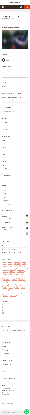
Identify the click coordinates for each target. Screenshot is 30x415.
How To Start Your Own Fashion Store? (10, 90)
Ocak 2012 (5, 126)
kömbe (14, 279)
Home (3, 18)
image (3, 66)
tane (17, 287)
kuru (17, 276)
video (4, 179)
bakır (24, 263)
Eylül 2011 (5, 129)
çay (11, 292)
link (4, 154)
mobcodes (8, 60)
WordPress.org (6, 204)
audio (4, 143)
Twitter (5, 346)
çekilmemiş (17, 292)
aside (4, 140)
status (4, 172)
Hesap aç (5, 190)
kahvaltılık (20, 271)
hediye (5, 271)
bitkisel (11, 266)
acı (4, 263)
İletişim (5, 371)
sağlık (24, 284)
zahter (18, 290)
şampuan (13, 295)
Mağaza (5, 368)
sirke (4, 287)
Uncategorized (6, 175)
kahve (4, 274)
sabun (4, 284)
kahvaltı (12, 271)
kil (22, 274)
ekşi (19, 268)
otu (17, 282)
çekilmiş (5, 295)
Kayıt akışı (5, 197)
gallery (4, 147)
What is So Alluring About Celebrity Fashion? (11, 97)
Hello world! (4, 86)
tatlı (23, 287)
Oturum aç (5, 193)
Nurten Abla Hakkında (8, 364)
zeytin (4, 292)
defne (23, 266)
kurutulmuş (6, 279)
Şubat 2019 (5, 122)
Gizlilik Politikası (7, 375)
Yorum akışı (5, 200)
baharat (17, 263)
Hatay (24, 268)
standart (5, 168)
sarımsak (12, 284)
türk (12, 290)
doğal (12, 268)
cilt (17, 266)
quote (4, 165)
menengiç (21, 279)
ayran (9, 263)
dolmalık (5, 268)
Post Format (8, 18)
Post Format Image (11, 27)
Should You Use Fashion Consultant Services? (12, 100)
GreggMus (12, 111)
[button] (26, 411)
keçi (17, 274)
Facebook (6, 350)
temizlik (5, 290)
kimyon (5, 276)
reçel (23, 282)
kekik (11, 274)
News (4, 158)
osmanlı (11, 282)
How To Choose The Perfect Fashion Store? (11, 93)
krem (11, 276)
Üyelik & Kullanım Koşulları (9, 378)
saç (18, 284)
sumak (10, 287)
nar (4, 282)
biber (4, 266)
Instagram (6, 353)
